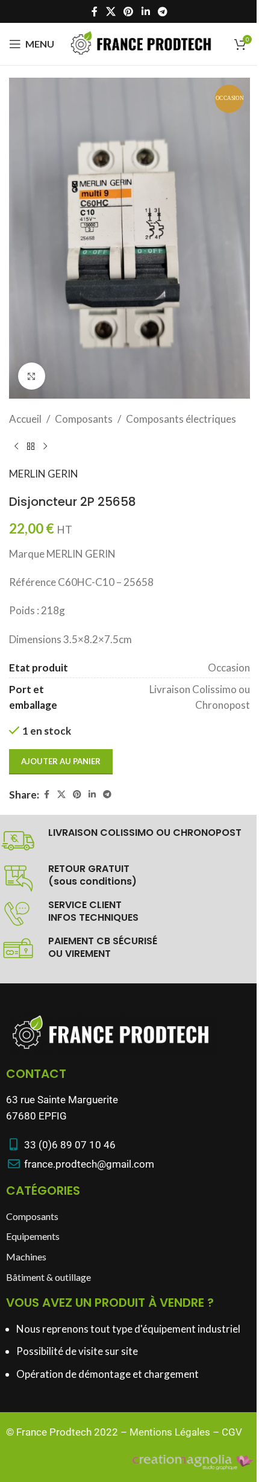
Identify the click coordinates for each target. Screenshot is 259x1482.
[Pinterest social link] (128, 11)
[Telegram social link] (162, 11)
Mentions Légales (170, 1432)
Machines (26, 1256)
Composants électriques (181, 419)
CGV (232, 1432)
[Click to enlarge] (31, 376)
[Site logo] (141, 42)
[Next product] (45, 446)
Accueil (25, 419)
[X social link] (110, 11)
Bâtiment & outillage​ (48, 1277)
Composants (84, 419)
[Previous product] (16, 446)
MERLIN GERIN (43, 473)
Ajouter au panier (61, 761)
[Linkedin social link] (145, 11)
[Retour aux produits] (30, 446)
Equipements (33, 1236)
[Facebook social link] (94, 11)
